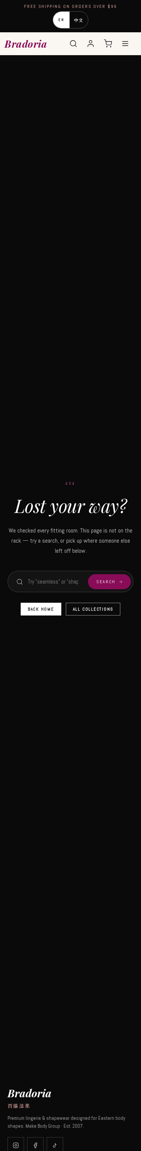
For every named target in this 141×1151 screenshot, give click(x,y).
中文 (78, 20)
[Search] (73, 43)
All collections (93, 609)
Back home (41, 609)
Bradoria (26, 43)
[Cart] (108, 43)
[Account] (90, 43)
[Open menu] (125, 43)
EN (61, 19)
